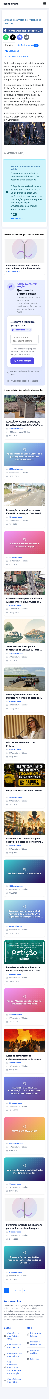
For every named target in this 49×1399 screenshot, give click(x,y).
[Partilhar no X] (13, 37)
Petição (9, 45)
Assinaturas (28, 45)
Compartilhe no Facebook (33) (25, 30)
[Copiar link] (26, 37)
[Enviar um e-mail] (20, 37)
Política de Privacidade (16, 56)
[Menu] (44, 4)
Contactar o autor (15, 152)
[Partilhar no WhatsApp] (6, 37)
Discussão (13, 50)
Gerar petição (24, 360)
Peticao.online (10, 3)
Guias (7, 1327)
